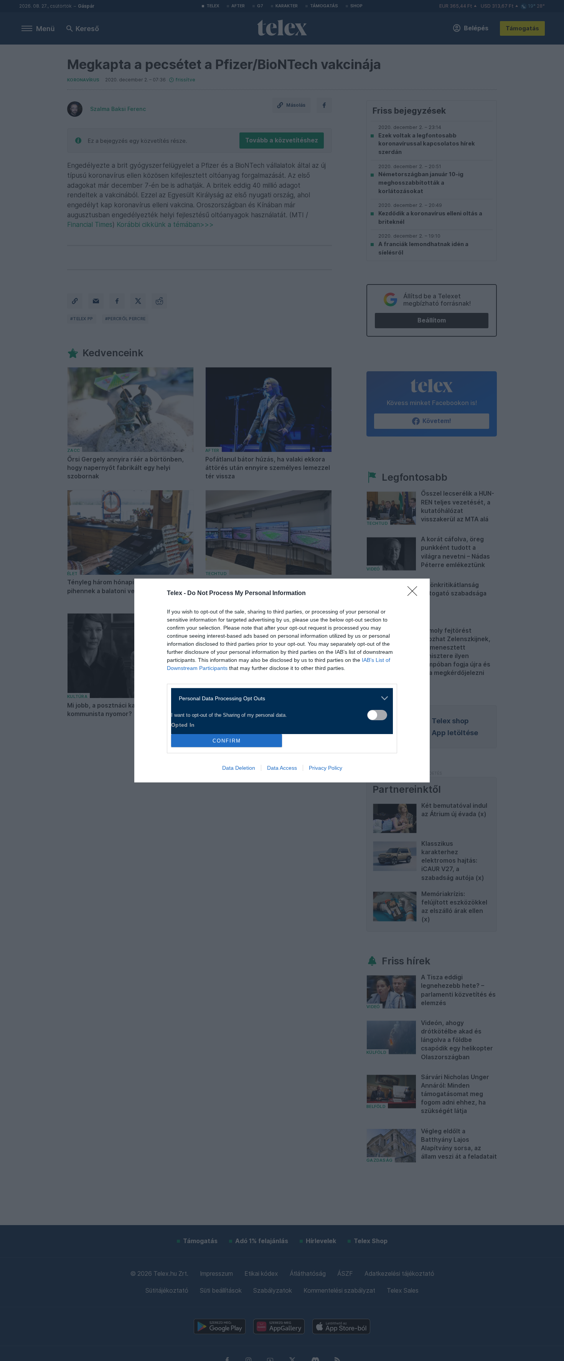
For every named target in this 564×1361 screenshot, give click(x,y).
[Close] (414, 593)
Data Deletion (238, 768)
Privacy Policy (325, 768)
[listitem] (279, 698)
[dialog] (282, 680)
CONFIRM (227, 741)
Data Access (282, 768)
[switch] (377, 715)
